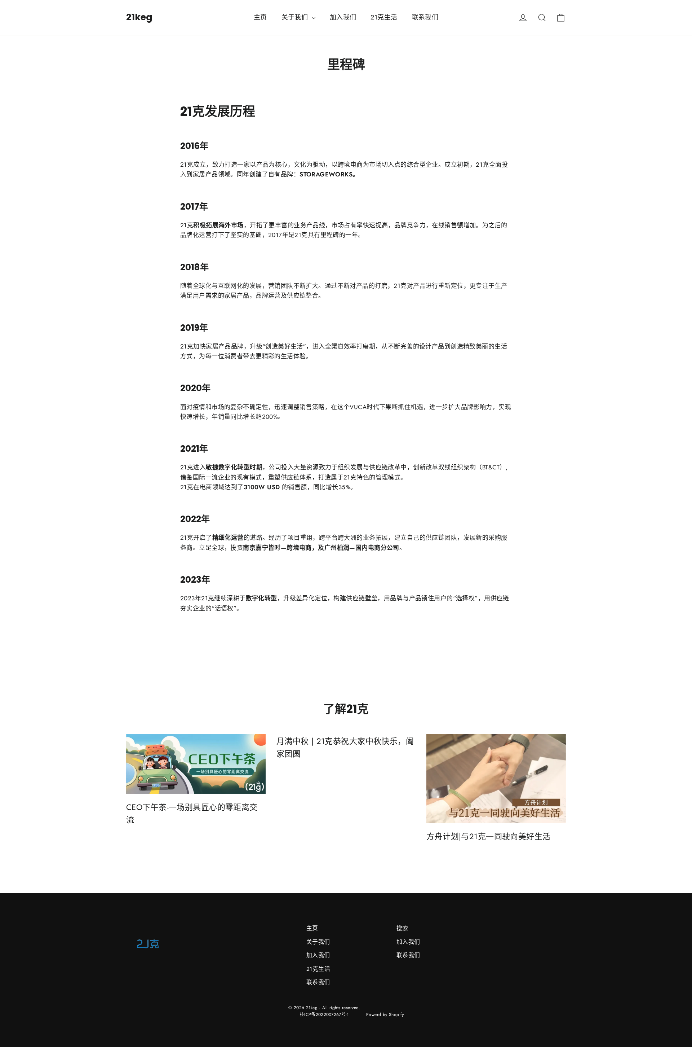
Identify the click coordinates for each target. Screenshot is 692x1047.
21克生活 (384, 17)
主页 (260, 17)
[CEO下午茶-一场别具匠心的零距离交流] (196, 764)
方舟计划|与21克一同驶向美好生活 (488, 836)
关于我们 (295, 17)
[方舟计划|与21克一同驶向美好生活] (496, 778)
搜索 (402, 928)
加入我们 (343, 17)
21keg (139, 17)
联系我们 (425, 17)
